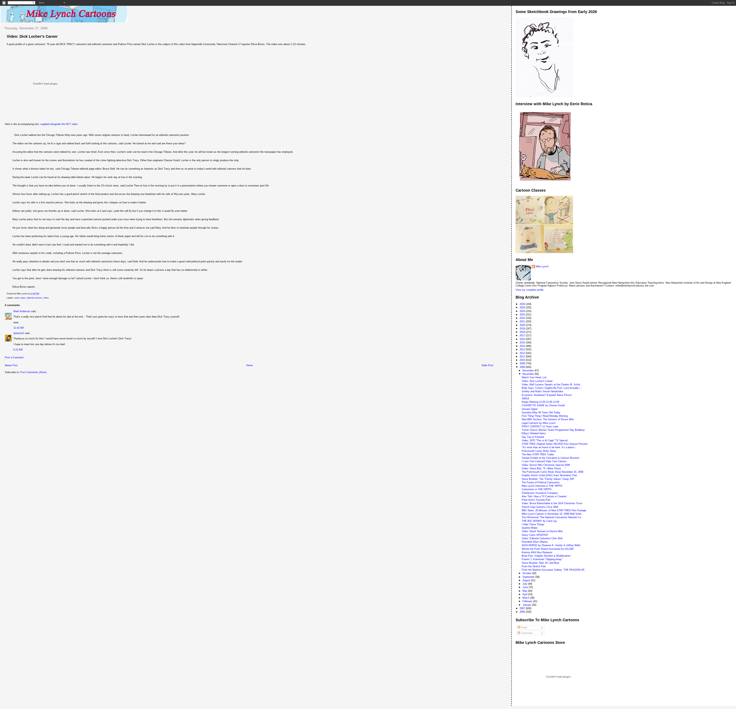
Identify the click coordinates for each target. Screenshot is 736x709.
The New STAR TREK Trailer (538, 454)
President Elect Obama (535, 541)
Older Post (487, 365)
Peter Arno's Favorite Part (536, 499)
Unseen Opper (530, 409)
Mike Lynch (542, 266)
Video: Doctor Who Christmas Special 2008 (546, 465)
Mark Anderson (21, 311)
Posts (523, 627)
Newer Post (11, 365)
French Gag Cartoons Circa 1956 (540, 506)
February (527, 601)
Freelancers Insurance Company (540, 493)
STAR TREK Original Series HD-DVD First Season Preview (554, 443)
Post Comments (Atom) (33, 372)
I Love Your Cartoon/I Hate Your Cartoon (544, 461)
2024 (523, 311)
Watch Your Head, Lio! (534, 377)
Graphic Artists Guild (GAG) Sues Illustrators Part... (550, 475)
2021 (523, 321)
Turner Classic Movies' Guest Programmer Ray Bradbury (553, 429)
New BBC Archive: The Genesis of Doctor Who (548, 419)
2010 (523, 360)
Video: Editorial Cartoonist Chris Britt (542, 538)
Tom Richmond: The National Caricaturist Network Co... (552, 517)
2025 (523, 307)
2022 (523, 318)
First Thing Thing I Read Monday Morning (545, 415)
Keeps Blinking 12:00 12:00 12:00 (540, 401)
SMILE (525, 398)
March (526, 597)
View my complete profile (530, 289)
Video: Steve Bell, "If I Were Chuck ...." (544, 468)
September (528, 576)
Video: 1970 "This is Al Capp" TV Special (545, 440)
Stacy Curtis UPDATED (535, 534)
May (525, 590)
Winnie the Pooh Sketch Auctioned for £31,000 (547, 548)
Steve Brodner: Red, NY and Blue (540, 562)
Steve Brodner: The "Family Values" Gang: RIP (548, 479)
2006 (523, 611)
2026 (523, 304)
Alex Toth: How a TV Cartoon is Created (544, 496)
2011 (523, 356)
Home (249, 365)
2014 (523, 346)
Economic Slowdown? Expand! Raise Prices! (547, 395)
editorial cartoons (34, 298)
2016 (523, 339)
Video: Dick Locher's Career (32, 36)
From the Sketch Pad (533, 566)
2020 (523, 325)
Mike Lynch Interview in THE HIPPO (542, 485)
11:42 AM (18, 327)
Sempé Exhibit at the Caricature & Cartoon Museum (550, 457)
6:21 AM (18, 349)
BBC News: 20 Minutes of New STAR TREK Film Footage (554, 510)
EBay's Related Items (534, 433)
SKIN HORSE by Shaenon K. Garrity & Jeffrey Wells (551, 545)
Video (46, 298)
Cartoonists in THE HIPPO (536, 489)
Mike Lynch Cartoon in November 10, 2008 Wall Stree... (553, 513)
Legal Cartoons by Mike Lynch (538, 423)
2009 (523, 363)
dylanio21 (18, 333)
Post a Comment (14, 357)
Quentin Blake (529, 527)
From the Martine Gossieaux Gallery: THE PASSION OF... (554, 569)
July (525, 583)
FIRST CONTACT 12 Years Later (540, 426)
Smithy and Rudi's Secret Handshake (542, 391)
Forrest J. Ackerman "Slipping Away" (542, 559)
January (527, 604)
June (525, 587)
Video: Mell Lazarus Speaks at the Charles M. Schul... (552, 384)
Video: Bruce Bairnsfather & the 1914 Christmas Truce (552, 503)
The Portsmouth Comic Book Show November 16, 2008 (552, 471)
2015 (523, 342)
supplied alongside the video (58, 124)
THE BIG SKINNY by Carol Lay (539, 520)
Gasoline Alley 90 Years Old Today (541, 412)
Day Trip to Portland (533, 437)
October (527, 573)
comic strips (19, 298)
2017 (523, 335)
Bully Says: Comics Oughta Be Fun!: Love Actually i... (552, 388)
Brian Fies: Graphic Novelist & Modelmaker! (546, 555)
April (525, 594)
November (528, 374)
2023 (523, 314)
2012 (523, 353)
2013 (523, 349)
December (528, 370)
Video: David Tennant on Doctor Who (542, 531)
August (526, 580)
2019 (523, 328)
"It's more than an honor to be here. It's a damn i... (549, 447)
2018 (523, 332)
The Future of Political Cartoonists (541, 482)
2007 (523, 608)
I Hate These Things (533, 524)
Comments (526, 633)
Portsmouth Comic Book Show (539, 451)
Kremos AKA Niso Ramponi (537, 552)
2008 (523, 367)
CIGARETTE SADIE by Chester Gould (543, 405)
